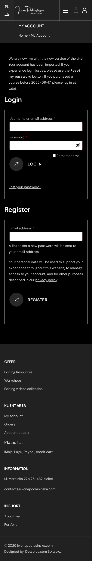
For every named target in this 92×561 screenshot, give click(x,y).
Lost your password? (25, 187)
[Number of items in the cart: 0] (76, 10)
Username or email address (39, 118)
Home (23, 35)
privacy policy (46, 280)
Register (37, 299)
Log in (35, 163)
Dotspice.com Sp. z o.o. (43, 551)
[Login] (84, 10)
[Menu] (66, 10)
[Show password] (78, 145)
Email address (28, 228)
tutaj (12, 88)
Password (25, 137)
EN (7, 14)
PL (7, 6)
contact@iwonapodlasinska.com (29, 489)
